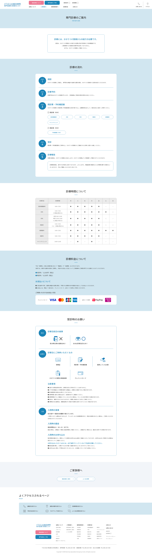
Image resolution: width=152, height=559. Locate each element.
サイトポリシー (109, 538)
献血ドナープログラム (60, 540)
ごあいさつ (58, 529)
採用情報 (74, 3)
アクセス (148, 6)
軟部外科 (89, 534)
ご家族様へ (44, 7)
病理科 (98, 531)
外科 (80, 117)
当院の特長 (58, 527)
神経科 (94, 117)
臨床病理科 (99, 534)
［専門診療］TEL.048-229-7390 (67, 548)
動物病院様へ (55, 7)
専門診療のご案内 (70, 527)
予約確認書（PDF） (56, 132)
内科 (67, 117)
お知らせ (75, 7)
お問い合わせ (139, 6)
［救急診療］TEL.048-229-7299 (84, 548)
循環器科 (107, 117)
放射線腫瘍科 (54, 117)
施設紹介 (58, 538)
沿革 (57, 534)
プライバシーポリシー (111, 536)
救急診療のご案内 (66, 479)
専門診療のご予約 (52, 3)
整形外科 (89, 531)
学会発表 (79, 534)
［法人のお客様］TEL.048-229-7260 (101, 548)
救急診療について (36, 3)
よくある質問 (86, 479)
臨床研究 (79, 531)
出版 (78, 538)
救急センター (99, 538)
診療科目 (65, 7)
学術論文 (79, 536)
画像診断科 (99, 536)
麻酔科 (98, 527)
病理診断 (79, 529)
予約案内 (79, 527)
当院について (32, 7)
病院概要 (58, 531)
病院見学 (66, 3)
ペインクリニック (53, 122)
